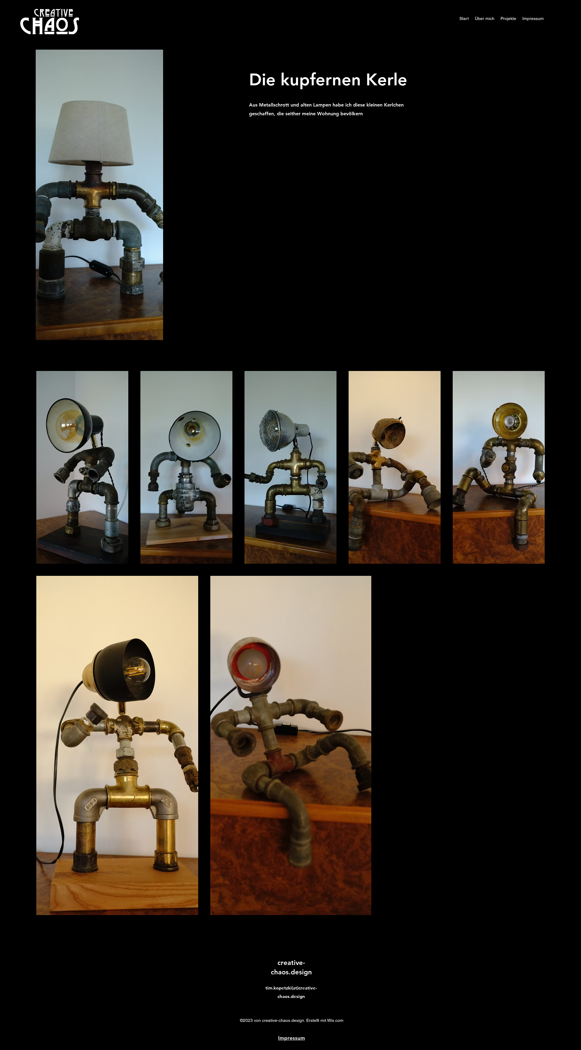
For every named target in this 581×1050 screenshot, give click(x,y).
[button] (508, 18)
